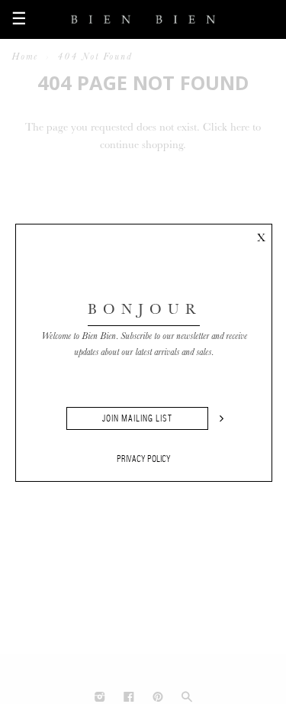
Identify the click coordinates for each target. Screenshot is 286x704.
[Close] (261, 235)
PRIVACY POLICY (144, 459)
